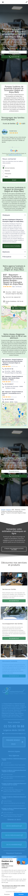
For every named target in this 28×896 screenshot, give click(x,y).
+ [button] (3, 308)
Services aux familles (9, 589)
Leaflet (25, 328)
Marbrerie (7, 170)
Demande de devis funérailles (12, 246)
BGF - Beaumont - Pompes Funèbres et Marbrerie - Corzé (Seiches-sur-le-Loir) (12, 393)
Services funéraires (10, 168)
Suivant (14, 180)
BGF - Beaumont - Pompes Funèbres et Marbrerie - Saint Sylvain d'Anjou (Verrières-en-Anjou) (12, 378)
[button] (3, 2)
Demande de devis (14, 52)
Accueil (3, 509)
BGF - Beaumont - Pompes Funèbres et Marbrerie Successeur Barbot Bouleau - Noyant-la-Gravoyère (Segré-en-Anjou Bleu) (12, 362)
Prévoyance (8, 173)
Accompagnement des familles (12, 623)
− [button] (3, 310)
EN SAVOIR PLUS (14, 600)
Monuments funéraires (9, 661)
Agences (8, 509)
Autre (6, 176)
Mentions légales (14, 751)
